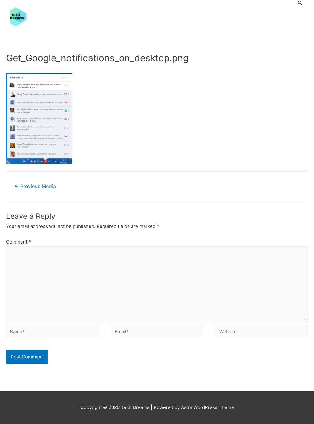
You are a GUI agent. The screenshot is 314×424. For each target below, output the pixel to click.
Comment (18, 242)
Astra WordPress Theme (207, 407)
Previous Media (35, 186)
